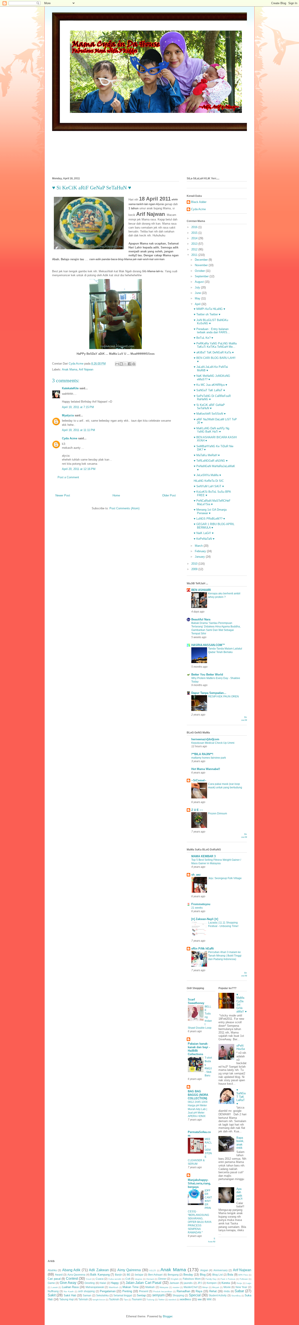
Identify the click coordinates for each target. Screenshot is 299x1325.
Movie (227, 1287)
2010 (194, 563)
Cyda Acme (69, 438)
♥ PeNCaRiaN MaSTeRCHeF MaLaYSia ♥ (212, 502)
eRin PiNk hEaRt (202, 948)
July (198, 287)
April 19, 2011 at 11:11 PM (78, 430)
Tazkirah (114, 1299)
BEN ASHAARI (201, 590)
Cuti (127, 1278)
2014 (194, 238)
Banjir (118, 1274)
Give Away (68, 1283)
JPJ (199, 1282)
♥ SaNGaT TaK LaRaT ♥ (209, 390)
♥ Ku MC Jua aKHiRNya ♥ (210, 384)
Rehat (213, 1291)
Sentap (141, 1295)
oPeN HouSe (240, 1047)
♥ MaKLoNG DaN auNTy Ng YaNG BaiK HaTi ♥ (211, 430)
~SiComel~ (198, 780)
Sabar (239, 1291)
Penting (127, 1291)
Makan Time (131, 1287)
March (199, 545)
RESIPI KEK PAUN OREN (223, 696)
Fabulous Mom (192, 1278)
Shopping (178, 1295)
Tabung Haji (66, 1299)
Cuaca (100, 1278)
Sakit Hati (70, 1295)
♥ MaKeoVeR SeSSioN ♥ (210, 413)
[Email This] (117, 364)
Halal (103, 1282)
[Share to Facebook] (129, 364)
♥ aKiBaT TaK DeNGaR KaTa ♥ (214, 352)
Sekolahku (102, 1295)
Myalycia (68, 415)
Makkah (150, 1287)
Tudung (150, 1299)
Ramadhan (183, 1291)
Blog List (217, 1274)
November (202, 265)
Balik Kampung (100, 1274)
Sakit (52, 1295)
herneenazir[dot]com (205, 739)
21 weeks (197, 907)
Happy (115, 1283)
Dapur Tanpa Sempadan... (208, 693)
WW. (209, 1299)
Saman (87, 1295)
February (201, 551)
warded (172, 1299)
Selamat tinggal (122, 1295)
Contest (72, 1278)
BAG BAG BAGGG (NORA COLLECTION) (198, 1095)
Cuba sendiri (114, 1279)
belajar (139, 1274)
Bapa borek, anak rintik (240, 1143)
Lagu (248, 1283)
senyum (158, 1295)
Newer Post (62, 495)
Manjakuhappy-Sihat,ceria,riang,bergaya (199, 1183)
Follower (244, 1279)
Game (51, 1282)
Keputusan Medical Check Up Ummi (212, 742)
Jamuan (174, 1282)
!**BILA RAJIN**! (202, 754)
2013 (194, 243)
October (200, 270)
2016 (194, 227)
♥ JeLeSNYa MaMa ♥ (207, 475)
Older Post (169, 495)
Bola (230, 1274)
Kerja (239, 1283)
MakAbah (113, 1287)
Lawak (54, 1287)
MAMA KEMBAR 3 (203, 856)
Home (116, 495)
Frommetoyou (200, 904)
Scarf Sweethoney (196, 1001)
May (198, 298)
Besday (188, 1274)
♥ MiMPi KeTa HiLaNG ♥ (209, 309)
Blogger (167, 1316)
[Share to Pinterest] (134, 364)
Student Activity (218, 1295)
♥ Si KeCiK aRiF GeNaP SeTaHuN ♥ (209, 406)
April (198, 304)
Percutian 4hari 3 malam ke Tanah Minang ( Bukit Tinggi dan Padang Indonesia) (224, 956)
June (198, 293)
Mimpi (205, 1287)
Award (59, 1274)
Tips (126, 1299)
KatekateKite (70, 388)
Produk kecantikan (162, 1291)
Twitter (161, 1299)
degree (138, 1279)
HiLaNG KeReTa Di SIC (209, 480)
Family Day (211, 1279)
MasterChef (190, 1287)
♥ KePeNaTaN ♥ (204, 538)
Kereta (226, 1283)
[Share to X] (125, 364)
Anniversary (220, 1270)
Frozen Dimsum (217, 813)
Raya (199, 1291)
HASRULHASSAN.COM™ (208, 645)
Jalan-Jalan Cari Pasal (143, 1283)
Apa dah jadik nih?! (239, 1194)
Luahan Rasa (70, 1287)
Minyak (215, 1287)
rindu (227, 1291)
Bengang (173, 1274)
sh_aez (196, 874)
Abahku (52, 1270)
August (200, 281)
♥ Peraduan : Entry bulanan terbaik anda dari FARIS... (212, 330)
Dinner (162, 1278)
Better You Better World (207, 674)
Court (88, 1279)
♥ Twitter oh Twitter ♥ (207, 314)
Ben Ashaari (155, 1274)
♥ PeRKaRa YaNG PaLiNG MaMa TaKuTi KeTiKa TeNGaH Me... (215, 345)
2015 (194, 232)
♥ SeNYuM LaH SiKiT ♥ (209, 486)
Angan (204, 1270)
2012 (194, 249)
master (176, 1287)
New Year (241, 1287)
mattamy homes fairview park (208, 757)
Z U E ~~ (197, 810)
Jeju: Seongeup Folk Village (225, 878)
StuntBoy (236, 1295)
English (175, 1279)
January (200, 556)
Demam (150, 1279)
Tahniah (83, 1299)
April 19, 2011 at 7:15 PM (78, 407)
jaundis (188, 1282)
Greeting (89, 1282)
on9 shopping (86, 1291)
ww (200, 1299)
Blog (203, 1274)
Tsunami (137, 1299)
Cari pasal (54, 1278)
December (202, 259)
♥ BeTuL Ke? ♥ (203, 337)
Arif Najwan (86, 369)
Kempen (212, 1282)
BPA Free (243, 1275)
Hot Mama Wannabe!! (205, 769)
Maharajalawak (95, 1287)
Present (143, 1291)
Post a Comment (68, 477)
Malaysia (164, 1287)
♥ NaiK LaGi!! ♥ (204, 533)
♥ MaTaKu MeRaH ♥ (207, 455)
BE (128, 1274)
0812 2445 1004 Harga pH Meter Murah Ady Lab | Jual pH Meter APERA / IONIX (198, 1108)
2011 (194, 255)
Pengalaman (108, 1291)
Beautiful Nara (200, 619)
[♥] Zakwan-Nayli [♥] (204, 919)
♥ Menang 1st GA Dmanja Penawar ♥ (210, 511)
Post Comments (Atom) (124, 508)
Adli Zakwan (99, 1270)
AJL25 (152, 1270)
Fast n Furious (228, 1279)
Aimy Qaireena (129, 1270)
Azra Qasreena (76, 1274)
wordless (185, 1299)
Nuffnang (53, 1291)
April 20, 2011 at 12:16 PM (78, 469)
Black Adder (198, 202)
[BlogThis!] (121, 364)
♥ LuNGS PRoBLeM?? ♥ (209, 518)
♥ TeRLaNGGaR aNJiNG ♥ (211, 460)
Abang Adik (71, 1270)
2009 (194, 569)
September (202, 276)
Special (195, 1295)
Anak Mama (69, 369)
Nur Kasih (69, 1291)
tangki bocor (99, 1299)
